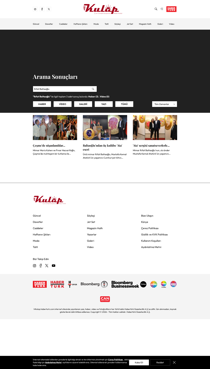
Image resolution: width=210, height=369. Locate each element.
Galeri (160, 24)
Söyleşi (117, 24)
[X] (46, 265)
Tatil (106, 24)
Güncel (36, 24)
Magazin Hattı (145, 24)
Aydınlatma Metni (151, 247)
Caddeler (63, 24)
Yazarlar (92, 234)
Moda (96, 24)
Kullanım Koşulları (151, 240)
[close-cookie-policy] (174, 362)
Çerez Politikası (150, 228)
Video (171, 24)
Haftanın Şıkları (80, 24)
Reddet (160, 362)
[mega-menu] (161, 9)
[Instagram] (34, 265)
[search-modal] (156, 9)
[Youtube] (53, 265)
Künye (144, 222)
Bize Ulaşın (147, 215)
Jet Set (130, 24)
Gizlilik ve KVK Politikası (154, 234)
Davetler (49, 24)
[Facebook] (41, 265)
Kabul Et (139, 362)
